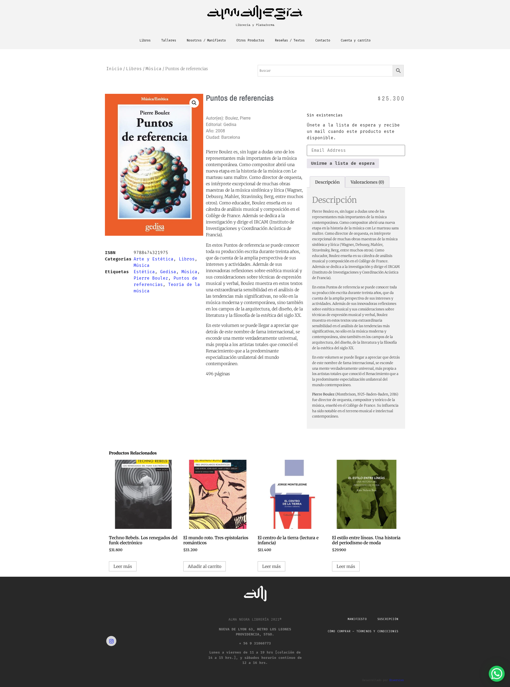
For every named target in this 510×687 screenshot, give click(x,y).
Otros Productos (250, 40)
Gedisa (168, 271)
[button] (194, 103)
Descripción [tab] (327, 182)
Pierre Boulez (151, 278)
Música (154, 68)
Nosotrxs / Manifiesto (206, 40)
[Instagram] (111, 641)
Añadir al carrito (204, 566)
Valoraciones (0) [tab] (367, 182)
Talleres (168, 40)
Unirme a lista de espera (343, 163)
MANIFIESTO (357, 619)
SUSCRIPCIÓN (387, 619)
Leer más (122, 566)
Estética (144, 271)
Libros (145, 40)
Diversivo (396, 680)
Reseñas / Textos (290, 40)
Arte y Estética (153, 259)
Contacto (322, 40)
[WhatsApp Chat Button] (497, 674)
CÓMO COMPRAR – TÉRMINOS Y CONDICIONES (363, 631)
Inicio (114, 68)
